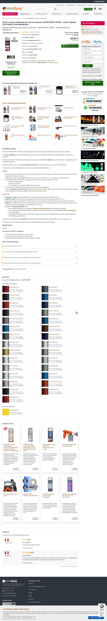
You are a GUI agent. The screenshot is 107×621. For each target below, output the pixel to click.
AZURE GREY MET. (52, 287)
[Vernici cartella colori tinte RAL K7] (93, 190)
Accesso (89, 9)
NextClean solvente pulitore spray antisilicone (48, 495)
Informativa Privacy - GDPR (34, 602)
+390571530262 (100, 1)
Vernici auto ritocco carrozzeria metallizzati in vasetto (17, 118)
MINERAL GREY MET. (14, 334)
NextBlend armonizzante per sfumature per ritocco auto (69, 495)
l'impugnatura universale (30, 187)
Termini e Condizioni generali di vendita (37, 586)
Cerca (88, 65)
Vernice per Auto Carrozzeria (13, 18)
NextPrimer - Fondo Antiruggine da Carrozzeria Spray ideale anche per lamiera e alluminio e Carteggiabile (11, 448)
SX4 (32, 62)
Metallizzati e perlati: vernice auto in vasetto (70, 87)
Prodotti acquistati (28, 548)
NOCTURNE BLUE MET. (54, 334)
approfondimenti (20, 216)
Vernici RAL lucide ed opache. (89, 148)
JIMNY (52, 61)
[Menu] (104, 604)
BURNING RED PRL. (14, 303)
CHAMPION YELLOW (14, 410)
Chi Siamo (31, 583)
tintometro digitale (47, 160)
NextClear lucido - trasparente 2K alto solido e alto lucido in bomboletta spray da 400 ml (29, 448)
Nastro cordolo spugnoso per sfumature (30, 494)
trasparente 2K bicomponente (41, 208)
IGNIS (49, 61)
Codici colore (31, 599)
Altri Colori (11, 67)
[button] (100, 9)
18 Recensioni (37, 32)
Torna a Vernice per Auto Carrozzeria (14, 103)
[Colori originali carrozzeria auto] (93, 131)
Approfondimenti (71, 5)
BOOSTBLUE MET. (52, 295)
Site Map (30, 592)
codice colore (86, 70)
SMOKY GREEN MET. (53, 366)
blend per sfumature (19, 176)
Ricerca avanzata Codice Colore (90, 75)
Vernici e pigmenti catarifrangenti (90, 160)
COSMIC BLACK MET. (14, 311)
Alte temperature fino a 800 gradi (90, 125)
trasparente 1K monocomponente (66, 210)
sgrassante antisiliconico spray (50, 197)
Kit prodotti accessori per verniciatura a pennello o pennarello (43, 118)
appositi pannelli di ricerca (39, 191)
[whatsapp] (93, 108)
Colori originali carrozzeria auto (89, 136)
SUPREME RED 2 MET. (53, 389)
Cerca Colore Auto (10, 13)
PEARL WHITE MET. (14, 342)
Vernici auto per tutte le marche (89, 183)
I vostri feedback (89, 23)
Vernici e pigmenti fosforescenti (90, 172)
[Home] (3, 18)
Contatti (90, 5)
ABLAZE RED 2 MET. (14, 287)
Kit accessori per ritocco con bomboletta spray (70, 117)
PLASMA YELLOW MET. (15, 350)
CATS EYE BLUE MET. (53, 303)
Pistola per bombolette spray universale (69, 445)
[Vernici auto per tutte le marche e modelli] (93, 178)
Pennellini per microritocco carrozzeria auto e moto (43, 126)
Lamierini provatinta (68, 107)
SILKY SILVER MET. (53, 358)
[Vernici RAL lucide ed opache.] (93, 143)
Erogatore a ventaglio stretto (44, 135)
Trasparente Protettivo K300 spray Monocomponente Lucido (49, 447)
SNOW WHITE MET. (13, 374)
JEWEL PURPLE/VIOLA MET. (16, 318)
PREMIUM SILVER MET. (54, 350)
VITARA (35, 62)
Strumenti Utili (81, 5)
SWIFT (28, 62)
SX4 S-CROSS (49, 62)
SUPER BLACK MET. (14, 389)
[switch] (101, 615)
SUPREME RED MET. (14, 397)
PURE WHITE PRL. (13, 358)
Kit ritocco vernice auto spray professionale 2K (18, 108)
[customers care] (93, 101)
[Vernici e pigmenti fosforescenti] (93, 166)
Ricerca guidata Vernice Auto (93, 83)
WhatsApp (19, 191)
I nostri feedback (32, 589)
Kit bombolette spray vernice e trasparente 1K (44, 108)
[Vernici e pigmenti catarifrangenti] (93, 154)
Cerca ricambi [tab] (99, 42)
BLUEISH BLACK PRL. (14, 295)
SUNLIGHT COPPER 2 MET (54, 381)
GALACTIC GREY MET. (53, 311)
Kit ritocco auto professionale (16, 87)
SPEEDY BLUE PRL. (53, 374)
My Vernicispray (99, 5)
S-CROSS (55, 62)
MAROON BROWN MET (54, 326)
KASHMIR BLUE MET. (53, 318)
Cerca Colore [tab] (88, 42)
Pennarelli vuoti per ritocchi (70, 126)
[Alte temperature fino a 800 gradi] (93, 119)
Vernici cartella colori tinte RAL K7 (90, 195)
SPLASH (24, 62)
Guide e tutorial (60, 5)
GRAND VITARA (43, 61)
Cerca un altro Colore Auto (11, 73)
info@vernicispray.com (12, 593)
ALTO (37, 61)
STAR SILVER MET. (13, 381)
